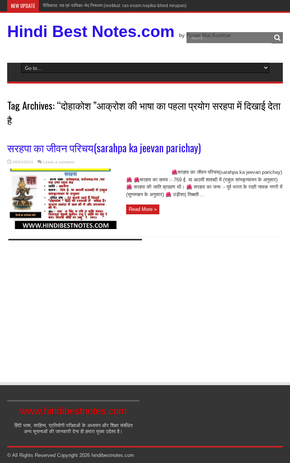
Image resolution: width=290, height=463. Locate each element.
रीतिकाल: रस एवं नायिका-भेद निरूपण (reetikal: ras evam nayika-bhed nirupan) (115, 5)
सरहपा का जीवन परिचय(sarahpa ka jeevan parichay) (104, 147)
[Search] (277, 37)
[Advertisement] (75, 308)
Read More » (143, 209)
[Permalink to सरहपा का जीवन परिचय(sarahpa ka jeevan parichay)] (63, 227)
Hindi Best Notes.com (90, 31)
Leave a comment (58, 162)
